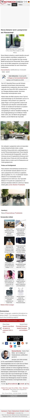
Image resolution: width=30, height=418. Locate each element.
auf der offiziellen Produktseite (16, 185)
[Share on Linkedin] (15, 346)
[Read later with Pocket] (26, 343)
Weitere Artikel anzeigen (7, 305)
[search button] (24, 2)
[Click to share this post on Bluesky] (14, 343)
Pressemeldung (10, 213)
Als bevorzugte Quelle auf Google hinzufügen (16, 338)
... (28, 4)
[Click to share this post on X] (18, 343)
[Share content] (3, 343)
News (14, 4)
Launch (8, 72)
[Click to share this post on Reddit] (22, 343)
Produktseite (18, 213)
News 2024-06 (6, 389)
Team (9, 411)
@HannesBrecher (12, 384)
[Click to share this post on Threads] (10, 343)
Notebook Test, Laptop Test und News (9, 388)
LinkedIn (21, 384)
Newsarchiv (25, 388)
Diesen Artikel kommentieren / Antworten (13, 320)
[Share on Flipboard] (10, 346)
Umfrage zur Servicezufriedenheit (16, 78)
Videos (20, 4)
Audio (3, 72)
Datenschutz (15, 411)
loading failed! (4, 396)
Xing (27, 384)
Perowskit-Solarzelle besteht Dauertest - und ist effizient (21, 328)
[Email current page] (19, 346)
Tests (8, 4)
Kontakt (22, 411)
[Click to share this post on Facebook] (6, 343)
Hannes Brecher (5, 70)
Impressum (4, 411)
